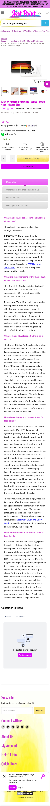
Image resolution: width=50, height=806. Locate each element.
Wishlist (28, 31)
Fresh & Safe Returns (25, 148)
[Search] (45, 23)
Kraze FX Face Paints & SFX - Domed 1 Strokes (22, 41)
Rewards (6, 31)
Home (4, 38)
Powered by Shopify (25, 797)
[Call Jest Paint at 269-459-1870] (8, 12)
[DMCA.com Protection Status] (25, 794)
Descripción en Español (17, 205)
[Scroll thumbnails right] (46, 91)
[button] (25, 125)
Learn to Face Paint (42, 31)
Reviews (17, 31)
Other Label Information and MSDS (22, 189)
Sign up (39, 710)
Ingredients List (13, 197)
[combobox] (21, 23)
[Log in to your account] (39, 12)
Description (11, 182)
